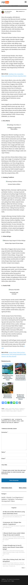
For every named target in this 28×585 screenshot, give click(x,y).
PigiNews (4, 499)
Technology (18, 499)
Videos (13, 501)
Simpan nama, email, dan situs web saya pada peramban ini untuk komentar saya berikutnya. (13, 472)
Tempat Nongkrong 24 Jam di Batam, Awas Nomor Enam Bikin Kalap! (13, 547)
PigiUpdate (11, 499)
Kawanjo (22, 408)
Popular (14, 508)
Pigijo (7, 411)
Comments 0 (21, 11)
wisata (20, 411)
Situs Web (4, 465)
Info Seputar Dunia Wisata (13, 579)
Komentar (4, 432)
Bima (7, 408)
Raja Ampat (14, 411)
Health (3, 497)
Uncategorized (5, 501)
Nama (3, 452)
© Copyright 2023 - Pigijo (7, 581)
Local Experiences (6, 410)
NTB (14, 410)
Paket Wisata (19, 410)
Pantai (3, 411)
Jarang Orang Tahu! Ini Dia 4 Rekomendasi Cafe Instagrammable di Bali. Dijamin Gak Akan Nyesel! (13, 354)
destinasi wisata (14, 408)
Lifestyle (8, 497)
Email (3, 458)
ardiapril (9, 11)
